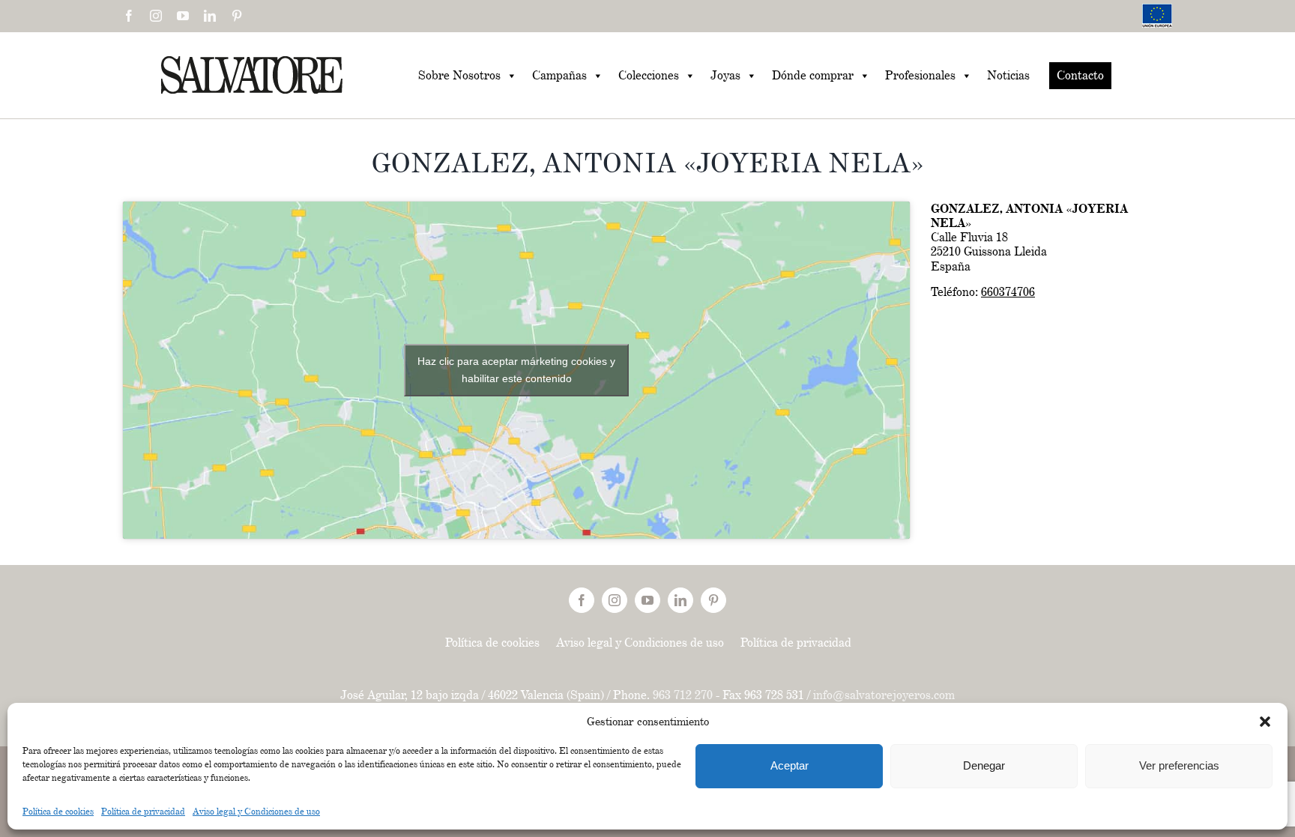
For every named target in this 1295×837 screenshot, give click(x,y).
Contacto (1080, 75)
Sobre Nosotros (459, 75)
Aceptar (789, 765)
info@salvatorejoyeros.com (884, 695)
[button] (1265, 721)
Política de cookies (58, 811)
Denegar (984, 765)
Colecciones (648, 75)
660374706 (1008, 292)
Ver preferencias (1179, 765)
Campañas (559, 75)
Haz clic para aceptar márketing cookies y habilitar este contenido (516, 369)
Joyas (725, 75)
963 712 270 (683, 695)
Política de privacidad (143, 811)
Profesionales (920, 75)
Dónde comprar (813, 75)
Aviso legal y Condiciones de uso (256, 811)
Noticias (1008, 75)
